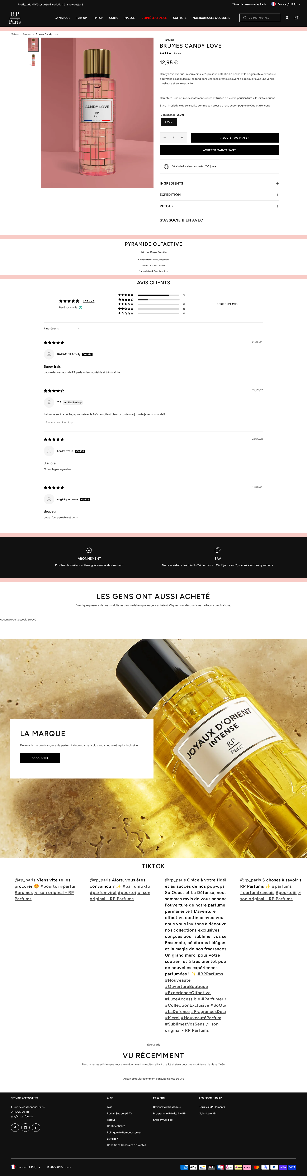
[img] (54, 342)
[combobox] (259, 18)
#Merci (172, 1017)
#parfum (69, 886)
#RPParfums (210, 973)
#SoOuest (221, 1005)
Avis (109, 1107)
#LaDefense (177, 1011)
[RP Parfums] (14, 17)
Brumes (27, 34)
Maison (15, 34)
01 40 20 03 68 (20, 1111)
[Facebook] (15, 1127)
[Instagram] (25, 1127)
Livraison (112, 1138)
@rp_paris (25, 879)
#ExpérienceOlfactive (188, 992)
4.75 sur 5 (88, 301)
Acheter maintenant (219, 150)
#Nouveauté (178, 980)
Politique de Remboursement (124, 1132)
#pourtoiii (286, 892)
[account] (287, 17)
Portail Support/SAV (119, 1113)
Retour (111, 1119)
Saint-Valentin (207, 1113)
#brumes (24, 892)
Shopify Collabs (163, 1119)
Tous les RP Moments (212, 1107)
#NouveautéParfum (201, 1017)
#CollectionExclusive (187, 1005)
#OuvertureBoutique (186, 986)
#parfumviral (103, 892)
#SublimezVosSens (184, 1024)
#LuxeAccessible (182, 998)
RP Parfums (167, 39)
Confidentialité (116, 1126)
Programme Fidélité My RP (169, 1113)
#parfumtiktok (138, 886)
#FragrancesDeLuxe (211, 1011)
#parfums (282, 886)
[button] (166, 53)
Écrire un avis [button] (227, 304)
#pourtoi (50, 886)
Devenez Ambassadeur (167, 1107)
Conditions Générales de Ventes (126, 1145)
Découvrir (40, 758)
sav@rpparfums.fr (22, 1116)
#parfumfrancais (257, 892)
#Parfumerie (214, 998)
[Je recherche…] (245, 18)
